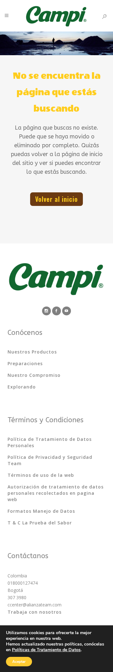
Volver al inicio (56, 199)
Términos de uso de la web (41, 475)
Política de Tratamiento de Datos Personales (50, 442)
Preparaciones (25, 363)
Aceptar (19, 661)
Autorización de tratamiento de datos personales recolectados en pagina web (56, 493)
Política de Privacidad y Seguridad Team (50, 460)
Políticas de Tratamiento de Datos (46, 650)
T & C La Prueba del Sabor (40, 523)
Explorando (22, 387)
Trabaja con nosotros (35, 612)
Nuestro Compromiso (34, 375)
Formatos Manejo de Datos (41, 511)
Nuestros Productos (32, 352)
